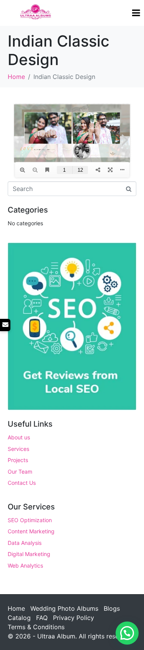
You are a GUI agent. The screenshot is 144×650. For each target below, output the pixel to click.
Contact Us (22, 482)
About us (19, 437)
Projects (18, 460)
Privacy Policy (73, 618)
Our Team (20, 471)
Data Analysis (24, 542)
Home (16, 608)
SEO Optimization (30, 520)
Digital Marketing (29, 554)
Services (18, 449)
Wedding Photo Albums (64, 608)
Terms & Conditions (36, 627)
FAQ (42, 618)
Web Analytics (25, 565)
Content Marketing (31, 531)
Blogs (112, 608)
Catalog (19, 618)
